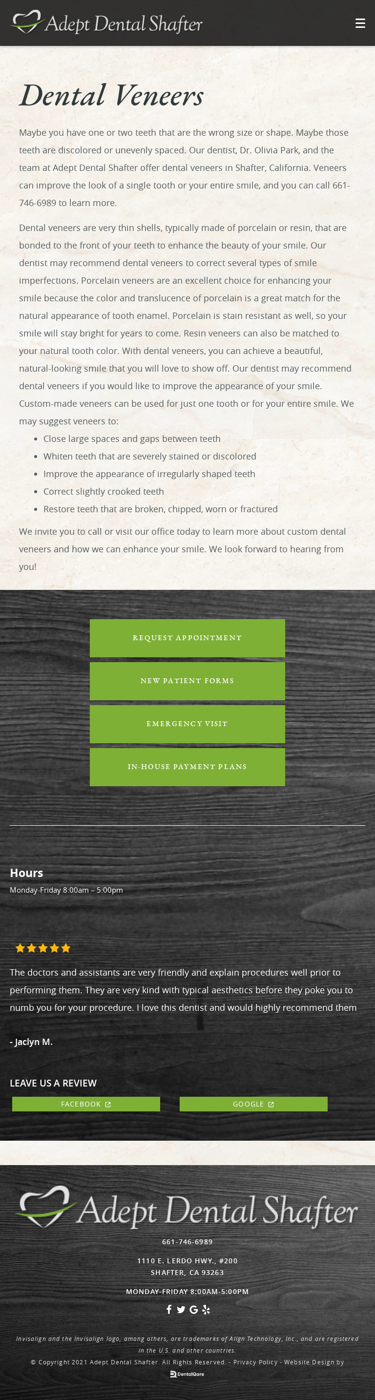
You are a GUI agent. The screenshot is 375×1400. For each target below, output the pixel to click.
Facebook (81, 1103)
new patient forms (188, 681)
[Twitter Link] (181, 1311)
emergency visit (187, 724)
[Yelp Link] (206, 1311)
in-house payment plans (187, 767)
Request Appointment (187, 638)
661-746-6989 (187, 1241)
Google (248, 1103)
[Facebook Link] (169, 1311)
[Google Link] (194, 1311)
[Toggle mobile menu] (360, 23)
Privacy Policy (255, 1362)
